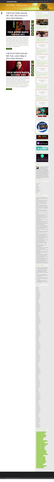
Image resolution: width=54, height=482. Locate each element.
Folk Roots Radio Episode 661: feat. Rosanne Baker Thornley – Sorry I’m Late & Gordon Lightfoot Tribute (42, 217)
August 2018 (37, 349)
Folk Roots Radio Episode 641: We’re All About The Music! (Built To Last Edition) (42, 275)
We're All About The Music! (40, 467)
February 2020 (38, 330)
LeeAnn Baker (40, 270)
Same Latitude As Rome (40, 455)
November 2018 (38, 346)
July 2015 (37, 388)
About (47, 1)
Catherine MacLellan (39, 435)
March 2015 (37, 392)
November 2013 (38, 409)
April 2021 (37, 315)
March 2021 (37, 316)
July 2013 (37, 413)
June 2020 (37, 326)
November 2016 (38, 371)
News (37, 188)
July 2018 (37, 350)
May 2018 (37, 352)
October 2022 (38, 296)
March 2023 (37, 291)
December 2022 (38, 294)
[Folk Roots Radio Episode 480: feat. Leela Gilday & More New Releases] (18, 68)
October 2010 (38, 427)
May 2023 (37, 289)
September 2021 (38, 310)
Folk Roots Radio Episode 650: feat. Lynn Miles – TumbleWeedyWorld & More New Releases (41, 242)
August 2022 (37, 298)
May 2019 (37, 339)
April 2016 (37, 378)
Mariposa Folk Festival (43, 451)
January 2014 (38, 407)
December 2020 (38, 319)
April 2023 (37, 290)
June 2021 (37, 313)
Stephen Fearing (9, 84)
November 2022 (38, 295)
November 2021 (38, 308)
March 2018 (37, 354)
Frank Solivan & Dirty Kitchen (18, 85)
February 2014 (38, 406)
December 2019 (38, 332)
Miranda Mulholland (15, 84)
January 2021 (38, 318)
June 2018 (37, 351)
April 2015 (37, 391)
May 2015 (37, 390)
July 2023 (37, 287)
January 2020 (38, 331)
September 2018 (38, 348)
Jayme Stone (38, 445)
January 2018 (38, 356)
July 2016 (37, 375)
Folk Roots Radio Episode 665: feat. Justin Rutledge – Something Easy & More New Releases (41, 203)
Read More (9, 48)
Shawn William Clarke (39, 457)
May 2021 (37, 314)
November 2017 (38, 358)
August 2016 (37, 374)
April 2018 (37, 353)
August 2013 (37, 412)
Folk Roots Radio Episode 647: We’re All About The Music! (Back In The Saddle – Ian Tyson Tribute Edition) (42, 252)
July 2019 (37, 337)
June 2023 (37, 288)
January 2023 (38, 293)
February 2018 (38, 355)
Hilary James (39, 280)
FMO (42, 439)
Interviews (36, 1)
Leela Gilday (25, 77)
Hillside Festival (39, 442)
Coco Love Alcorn (39, 436)
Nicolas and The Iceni (39, 452)
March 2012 (37, 424)
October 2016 (38, 372)
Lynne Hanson (43, 449)
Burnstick (26, 44)
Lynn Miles (38, 451)
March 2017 (37, 367)
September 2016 (38, 373)
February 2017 (38, 368)
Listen (45, 1)
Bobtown (11, 85)
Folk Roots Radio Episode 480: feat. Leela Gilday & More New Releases (16, 56)
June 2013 (37, 414)
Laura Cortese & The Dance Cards (11, 45)
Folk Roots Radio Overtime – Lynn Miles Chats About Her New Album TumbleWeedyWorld (41, 245)
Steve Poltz (43, 458)
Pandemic (44, 452)
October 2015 (38, 385)
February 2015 (38, 393)
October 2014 (38, 397)
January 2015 (38, 394)
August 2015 (37, 387)
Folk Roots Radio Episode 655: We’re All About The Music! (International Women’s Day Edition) (42, 232)
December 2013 (38, 408)
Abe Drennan (22, 39)
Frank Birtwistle (20, 45)
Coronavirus (43, 436)
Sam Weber (21, 84)
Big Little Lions (38, 432)
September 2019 (38, 335)
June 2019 (37, 338)
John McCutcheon (43, 445)
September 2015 (38, 386)
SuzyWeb (20, 478)
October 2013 (38, 410)
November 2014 (38, 396)
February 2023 (38, 292)
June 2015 (37, 389)
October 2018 (38, 347)
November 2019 (38, 333)
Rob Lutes (38, 454)
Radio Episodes (31, 1)
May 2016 (37, 377)
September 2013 (38, 411)
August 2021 (37, 311)
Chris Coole (44, 435)
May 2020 (37, 327)
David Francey (38, 439)
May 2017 (37, 365)
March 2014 (37, 405)
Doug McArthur (25, 83)
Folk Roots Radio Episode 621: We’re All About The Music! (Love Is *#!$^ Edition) (42, 278)
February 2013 (38, 417)
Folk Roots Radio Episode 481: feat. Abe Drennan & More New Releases (16, 15)
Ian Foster (43, 442)
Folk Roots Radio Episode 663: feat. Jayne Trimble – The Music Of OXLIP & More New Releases (42, 211)
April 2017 (37, 366)
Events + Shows (38, 183)
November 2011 (38, 425)
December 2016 (38, 370)
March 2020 (37, 329)
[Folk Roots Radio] (12, 1)
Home (28, 1)
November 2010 (38, 426)
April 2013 (37, 416)
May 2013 (37, 415)
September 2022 (38, 297)
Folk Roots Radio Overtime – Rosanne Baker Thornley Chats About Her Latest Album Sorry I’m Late (42, 208)
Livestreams (41, 1)
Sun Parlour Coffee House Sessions (41, 461)
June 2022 (37, 300)
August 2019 (37, 336)
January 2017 (38, 369)
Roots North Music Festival (43, 454)
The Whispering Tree (20, 44)
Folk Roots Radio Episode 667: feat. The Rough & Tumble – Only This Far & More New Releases (42, 198)
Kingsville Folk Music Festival (40, 448)
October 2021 (38, 309)
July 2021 (37, 312)
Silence (44, 457)
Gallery (37, 185)
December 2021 (38, 307)
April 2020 (37, 328)
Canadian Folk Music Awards (40, 433)
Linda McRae (38, 449)
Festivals (37, 184)
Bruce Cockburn (43, 432)
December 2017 (38, 357)
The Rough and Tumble (40, 464)
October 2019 (38, 334)
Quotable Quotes (38, 189)
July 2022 (37, 299)
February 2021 (38, 317)
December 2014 (38, 395)
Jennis (25, 45)
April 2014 (37, 404)
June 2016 (37, 376)
